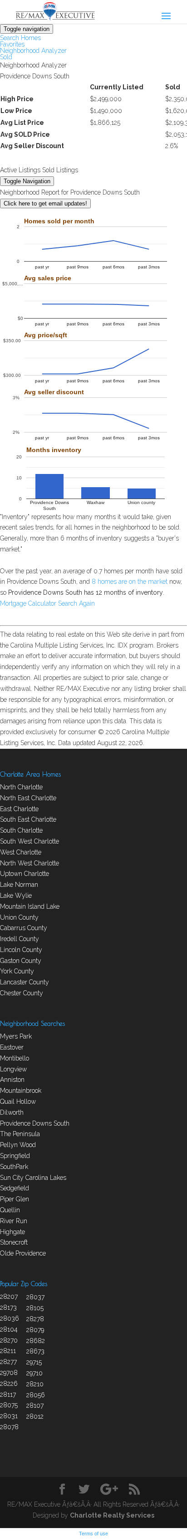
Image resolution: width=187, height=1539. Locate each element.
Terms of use (93, 1533)
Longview (13, 1069)
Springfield (15, 1155)
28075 (9, 1405)
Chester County (21, 993)
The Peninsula (20, 1134)
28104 (9, 1329)
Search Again (76, 603)
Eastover (12, 1047)
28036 (9, 1318)
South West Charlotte (29, 841)
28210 (35, 1384)
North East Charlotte (28, 798)
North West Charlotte (29, 863)
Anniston (12, 1079)
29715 (34, 1362)
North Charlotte (21, 787)
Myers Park (16, 1036)
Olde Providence (23, 1253)
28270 (9, 1340)
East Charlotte (19, 809)
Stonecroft (14, 1242)
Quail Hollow (18, 1101)
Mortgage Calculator (28, 603)
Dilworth (12, 1112)
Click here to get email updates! (45, 203)
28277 (8, 1361)
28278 (35, 1319)
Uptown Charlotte (24, 873)
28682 (35, 1340)
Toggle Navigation (27, 181)
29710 (34, 1373)
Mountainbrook (20, 1090)
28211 (8, 1350)
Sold (6, 57)
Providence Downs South (34, 1123)
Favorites (12, 44)
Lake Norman (19, 884)
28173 (8, 1307)
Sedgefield (14, 1188)
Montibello (14, 1058)
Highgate (12, 1231)
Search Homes (20, 37)
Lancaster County (24, 982)
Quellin (10, 1210)
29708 (9, 1372)
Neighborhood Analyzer (33, 50)
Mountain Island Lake (29, 906)
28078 (9, 1427)
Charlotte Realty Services (112, 1515)
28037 (35, 1297)
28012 (35, 1416)
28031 (9, 1416)
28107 (35, 1405)
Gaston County (20, 960)
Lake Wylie (16, 895)
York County (17, 971)
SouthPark (14, 1166)
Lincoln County (21, 949)
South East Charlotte (28, 819)
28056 (35, 1395)
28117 (8, 1394)
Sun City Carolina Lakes (33, 1177)
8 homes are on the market (129, 581)
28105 (35, 1308)
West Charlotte (20, 852)
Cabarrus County (23, 928)
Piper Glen (14, 1199)
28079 (35, 1329)
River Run (13, 1221)
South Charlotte (21, 830)
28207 (9, 1296)
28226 (9, 1383)
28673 (35, 1351)
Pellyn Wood (18, 1144)
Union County (19, 917)
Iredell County (19, 938)
